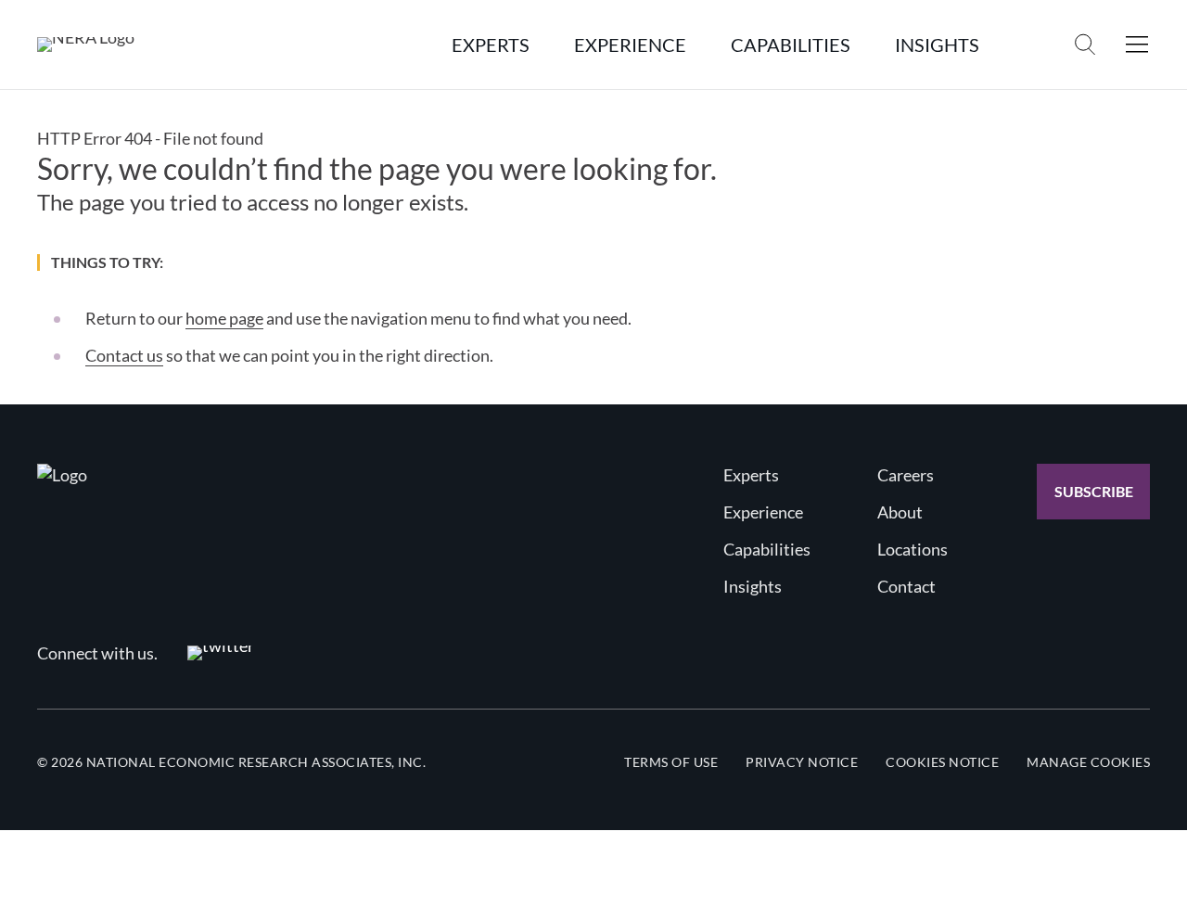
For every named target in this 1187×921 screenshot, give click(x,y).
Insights (752, 586)
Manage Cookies (1088, 762)
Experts (751, 475)
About (900, 512)
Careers (905, 475)
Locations (912, 549)
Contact (906, 586)
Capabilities (766, 549)
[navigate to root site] (62, 475)
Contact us (124, 355)
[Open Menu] (1137, 45)
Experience (763, 512)
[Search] (1085, 45)
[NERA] (85, 44)
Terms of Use (671, 762)
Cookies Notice (942, 762)
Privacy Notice (802, 762)
